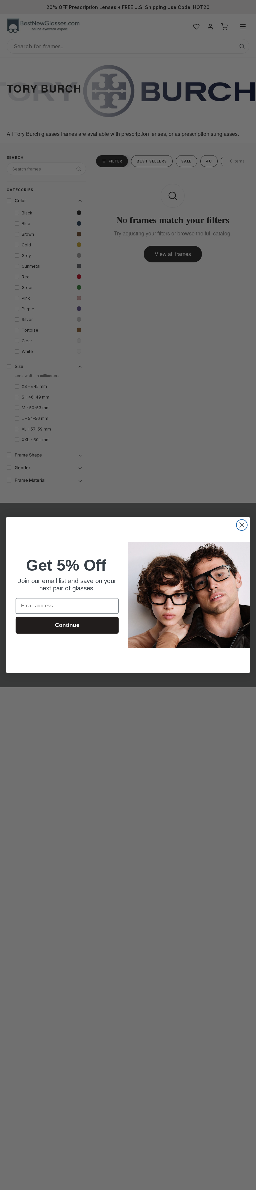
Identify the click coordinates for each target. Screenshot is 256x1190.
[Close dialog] (241, 524)
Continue (67, 625)
